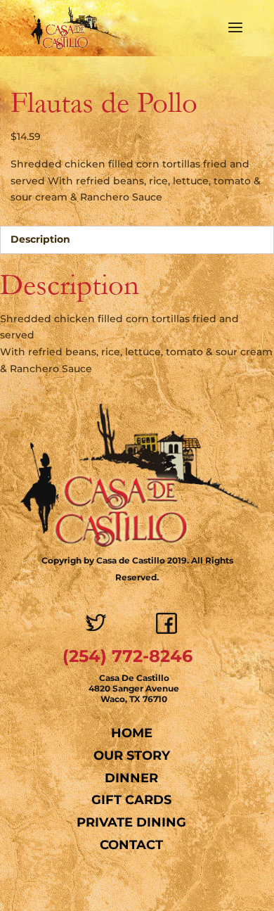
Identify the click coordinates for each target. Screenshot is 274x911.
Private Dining (131, 822)
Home (131, 733)
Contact (131, 845)
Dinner (131, 778)
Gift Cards (131, 800)
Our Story (131, 755)
